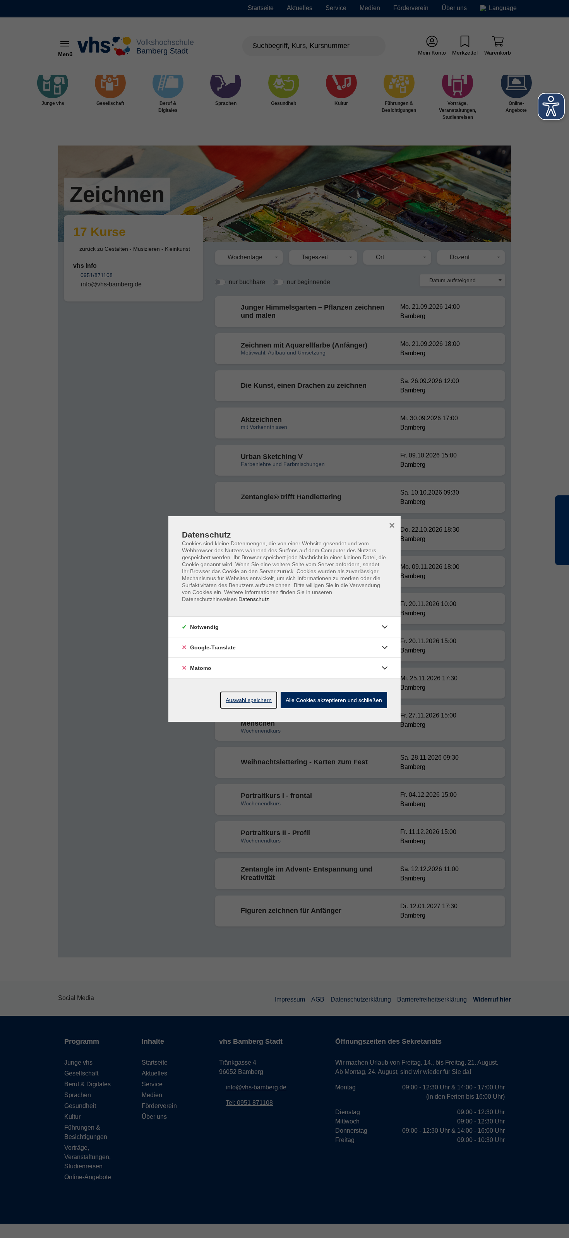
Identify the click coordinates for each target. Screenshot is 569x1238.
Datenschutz (253, 599)
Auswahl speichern (249, 700)
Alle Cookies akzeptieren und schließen (334, 700)
